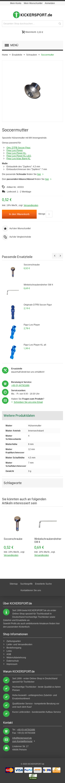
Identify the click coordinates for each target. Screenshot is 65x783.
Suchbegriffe (26, 584)
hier (39, 174)
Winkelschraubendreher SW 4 (38, 284)
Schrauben (31, 55)
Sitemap (14, 584)
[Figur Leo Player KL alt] (13, 352)
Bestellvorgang (13, 647)
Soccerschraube (32, 264)
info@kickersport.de (22, 738)
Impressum (11, 664)
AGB (8, 654)
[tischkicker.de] (32, 15)
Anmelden (50, 3)
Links (9, 651)
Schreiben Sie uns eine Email (28, 402)
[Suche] (60, 24)
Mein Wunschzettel (33, 3)
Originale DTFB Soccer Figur (38, 304)
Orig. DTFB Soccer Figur (18, 147)
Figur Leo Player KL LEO (18, 156)
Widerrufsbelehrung (16, 657)
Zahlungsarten (13, 641)
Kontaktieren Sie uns (31, 590)
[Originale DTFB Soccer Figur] (13, 312)
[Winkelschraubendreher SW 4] (13, 292)
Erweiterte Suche (43, 584)
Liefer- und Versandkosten (19, 644)
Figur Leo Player (14, 150)
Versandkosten (31, 205)
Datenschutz (12, 661)
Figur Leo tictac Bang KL (18, 158)
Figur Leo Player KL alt (35, 345)
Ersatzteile (17, 55)
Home (5, 55)
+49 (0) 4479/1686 (20, 385)
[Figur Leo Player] (13, 332)
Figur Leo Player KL (16, 153)
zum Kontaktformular (22, 741)
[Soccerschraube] (13, 272)
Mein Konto (15, 3)
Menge (41, 214)
